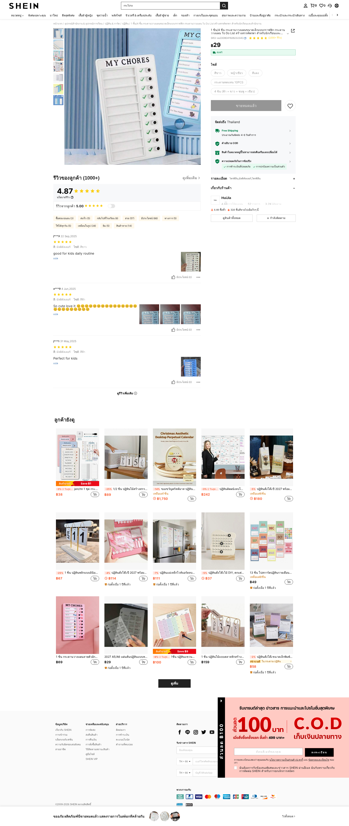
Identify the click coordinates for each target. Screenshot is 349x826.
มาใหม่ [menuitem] (54, 15)
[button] (329, 5)
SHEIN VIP (92, 759)
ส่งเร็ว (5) (85, 218)
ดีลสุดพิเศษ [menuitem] (68, 15)
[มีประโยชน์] (173, 277)
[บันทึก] (290, 105)
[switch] (111, 206)
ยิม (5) (106, 225)
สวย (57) (129, 218)
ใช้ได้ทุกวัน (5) (63, 225)
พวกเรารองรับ (184, 790)
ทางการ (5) (171, 218)
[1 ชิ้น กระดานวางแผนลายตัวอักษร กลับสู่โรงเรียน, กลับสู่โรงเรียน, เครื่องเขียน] (77, 625)
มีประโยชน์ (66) (149, 218)
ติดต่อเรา (121, 730)
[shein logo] (23, 5)
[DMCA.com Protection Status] (189, 804)
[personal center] (305, 5)
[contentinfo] (237, 796)
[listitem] (77, 467)
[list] (209, 732)
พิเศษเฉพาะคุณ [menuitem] (37, 15)
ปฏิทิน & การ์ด (112, 23)
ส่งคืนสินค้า (92, 734)
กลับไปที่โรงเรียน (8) (107, 218)
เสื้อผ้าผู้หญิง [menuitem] (86, 15)
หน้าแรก (57, 23)
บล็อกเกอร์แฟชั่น (64, 739)
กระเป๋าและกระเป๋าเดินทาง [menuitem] (290, 15)
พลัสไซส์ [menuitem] (117, 15)
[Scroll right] (337, 15)
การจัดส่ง (90, 730)
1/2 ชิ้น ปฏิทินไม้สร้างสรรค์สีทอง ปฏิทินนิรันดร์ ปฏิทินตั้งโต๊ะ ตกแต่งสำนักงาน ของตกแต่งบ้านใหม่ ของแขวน (126, 489)
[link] (313, 5)
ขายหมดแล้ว (246, 106)
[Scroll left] (332, 15)
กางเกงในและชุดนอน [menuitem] (205, 15)
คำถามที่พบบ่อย (124, 744)
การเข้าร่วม (61, 734)
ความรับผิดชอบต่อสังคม (68, 744)
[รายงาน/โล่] (198, 277)
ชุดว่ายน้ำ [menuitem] (102, 15)
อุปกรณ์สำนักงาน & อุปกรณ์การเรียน (83, 23)
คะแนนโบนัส (122, 739)
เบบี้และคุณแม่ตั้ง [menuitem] (318, 15)
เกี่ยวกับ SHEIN (63, 730)
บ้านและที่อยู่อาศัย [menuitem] (260, 15)
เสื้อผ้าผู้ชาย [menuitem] (162, 15)
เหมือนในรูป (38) (87, 225)
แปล (55, 258)
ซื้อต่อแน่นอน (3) (65, 218)
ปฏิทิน (125, 23)
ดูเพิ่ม (174, 683)
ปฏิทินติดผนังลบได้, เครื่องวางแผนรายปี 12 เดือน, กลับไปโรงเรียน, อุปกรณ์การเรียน (223, 489)
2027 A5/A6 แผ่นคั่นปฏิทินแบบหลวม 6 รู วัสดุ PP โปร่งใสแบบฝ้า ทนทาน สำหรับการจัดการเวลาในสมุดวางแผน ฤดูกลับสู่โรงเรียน (126, 656)
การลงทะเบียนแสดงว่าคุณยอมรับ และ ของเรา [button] (284, 761)
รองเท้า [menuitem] (185, 15)
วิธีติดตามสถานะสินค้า (97, 749)
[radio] (218, 73)
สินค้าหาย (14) (124, 225)
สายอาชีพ (60, 749)
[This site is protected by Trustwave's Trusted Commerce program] (180, 804)
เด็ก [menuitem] (175, 15)
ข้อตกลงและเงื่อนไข (318, 759)
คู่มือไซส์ (90, 754)
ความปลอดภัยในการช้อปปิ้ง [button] (236, 161)
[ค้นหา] (224, 6)
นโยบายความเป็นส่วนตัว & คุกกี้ (286, 759)
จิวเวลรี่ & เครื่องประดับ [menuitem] (138, 15)
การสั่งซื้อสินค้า (93, 744)
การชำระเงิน (122, 734)
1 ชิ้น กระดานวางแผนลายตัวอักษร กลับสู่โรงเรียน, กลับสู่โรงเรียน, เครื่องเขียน (77, 656)
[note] (77, 483)
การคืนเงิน (91, 739)
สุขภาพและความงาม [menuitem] (234, 15)
